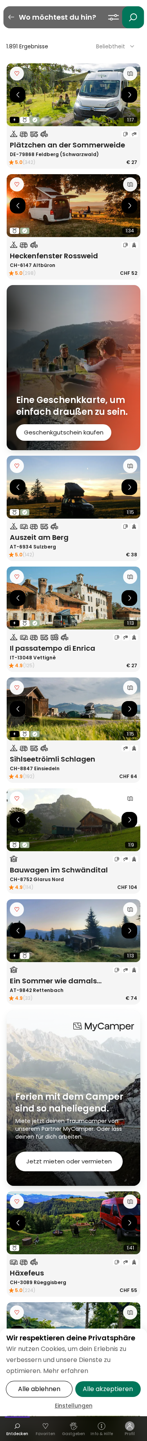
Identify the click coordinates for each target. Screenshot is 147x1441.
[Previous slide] (17, 95)
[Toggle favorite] (17, 73)
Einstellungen (74, 1406)
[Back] (11, 17)
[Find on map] (130, 73)
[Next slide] (129, 95)
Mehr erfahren (65, 1370)
